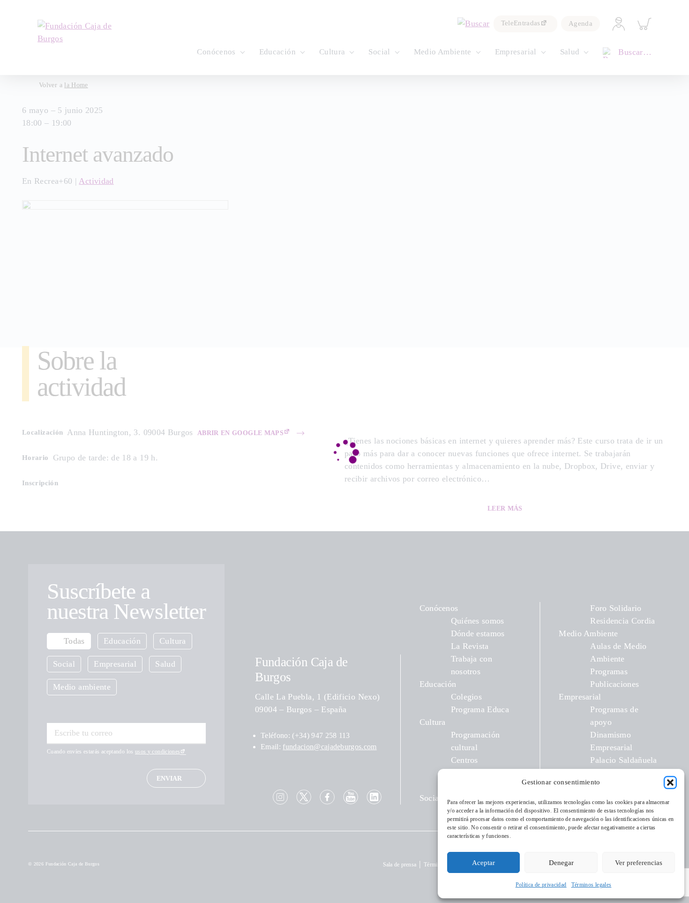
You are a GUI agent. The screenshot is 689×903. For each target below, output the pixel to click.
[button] (670, 782)
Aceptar (483, 862)
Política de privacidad (541, 884)
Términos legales (591, 884)
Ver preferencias (638, 862)
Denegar (561, 862)
